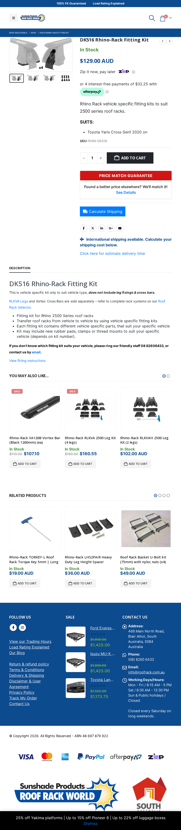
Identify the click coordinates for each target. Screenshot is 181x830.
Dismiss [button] (90, 823)
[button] (13, 18)
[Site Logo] (33, 17)
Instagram (22, 627)
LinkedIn (102, 228)
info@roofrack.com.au (146, 672)
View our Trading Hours (30, 641)
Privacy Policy (21, 692)
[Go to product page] (146, 409)
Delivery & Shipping (26, 675)
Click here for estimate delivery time (112, 253)
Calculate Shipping (105, 211)
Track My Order (23, 698)
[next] (169, 41)
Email (119, 228)
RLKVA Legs (18, 301)
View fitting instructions (27, 361)
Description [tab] (19, 268)
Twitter (92, 228)
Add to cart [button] (27, 464)
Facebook (83, 228)
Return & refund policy (29, 664)
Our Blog (17, 652)
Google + (111, 228)
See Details (126, 192)
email (36, 352)
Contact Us (19, 703)
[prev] (162, 41)
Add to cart (133, 158)
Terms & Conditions (26, 669)
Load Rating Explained (29, 647)
